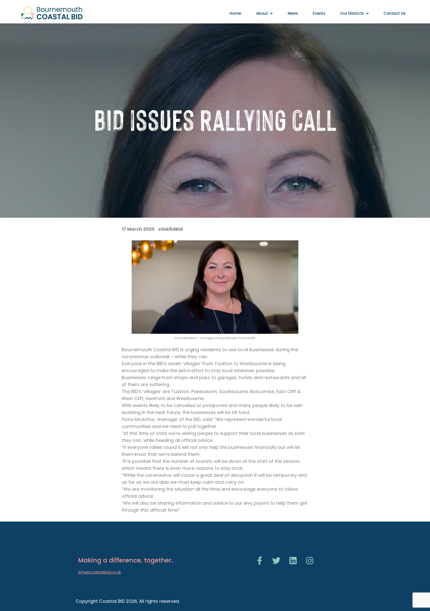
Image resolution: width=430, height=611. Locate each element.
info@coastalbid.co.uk (99, 572)
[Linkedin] (293, 560)
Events (319, 13)
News (293, 13)
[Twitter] (276, 560)
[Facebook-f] (260, 560)
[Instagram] (310, 560)
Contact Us (394, 13)
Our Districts (352, 13)
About (262, 13)
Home (235, 13)
